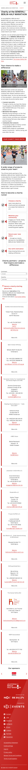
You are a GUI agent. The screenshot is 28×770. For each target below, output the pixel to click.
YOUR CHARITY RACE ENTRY (14, 139)
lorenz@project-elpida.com (14, 528)
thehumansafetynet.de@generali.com (14, 620)
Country (3, 277)
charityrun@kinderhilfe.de (14, 507)
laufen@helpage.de (14, 424)
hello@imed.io (14, 455)
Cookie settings (8, 746)
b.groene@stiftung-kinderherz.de (14, 582)
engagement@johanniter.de (14, 485)
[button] (14, 322)
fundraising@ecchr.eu (14, 397)
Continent (4, 271)
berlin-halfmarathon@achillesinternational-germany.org (14, 328)
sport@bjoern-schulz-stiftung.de (14, 364)
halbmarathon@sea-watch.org (14, 552)
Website (14, 324)
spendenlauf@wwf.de (14, 653)
